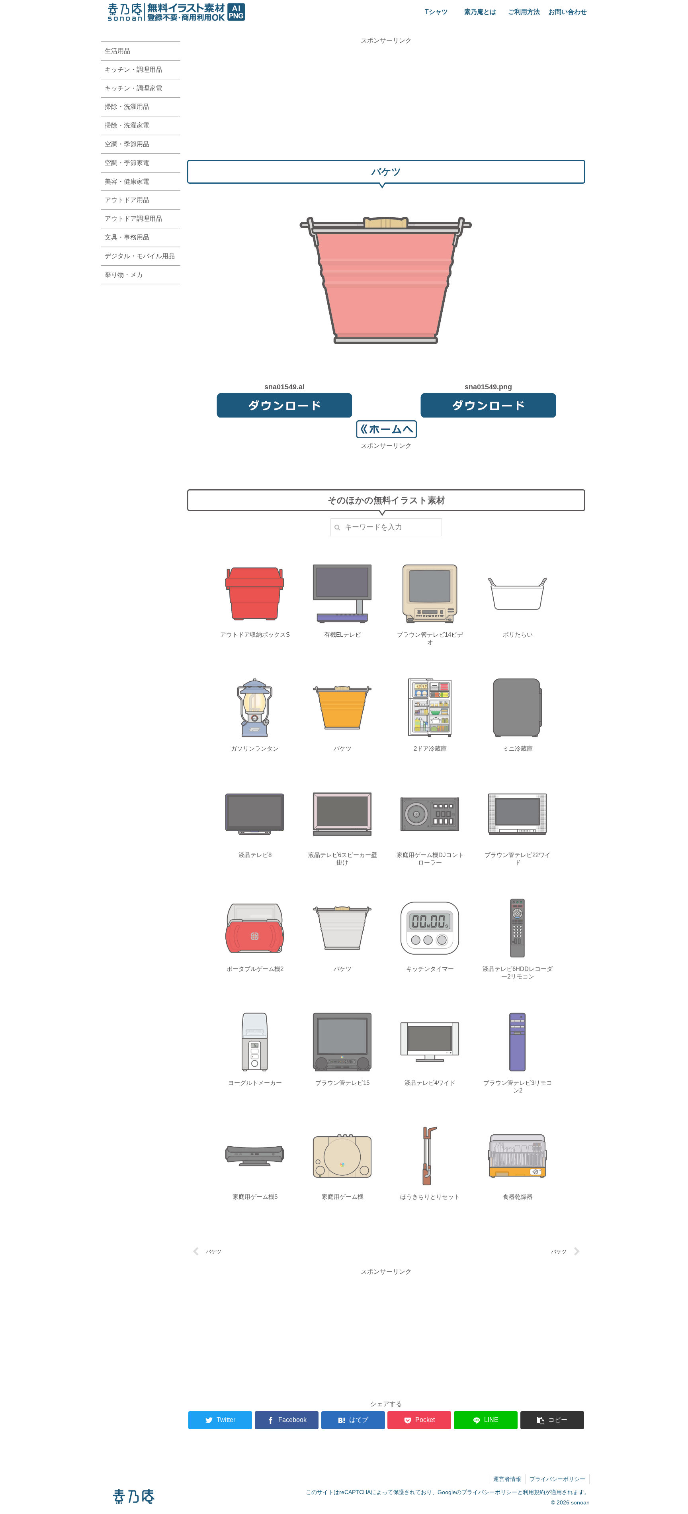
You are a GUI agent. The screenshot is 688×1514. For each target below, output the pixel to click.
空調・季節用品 (127, 144)
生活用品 (117, 50)
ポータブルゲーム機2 (255, 968)
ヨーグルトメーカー (255, 1082)
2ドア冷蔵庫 (430, 748)
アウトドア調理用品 (133, 218)
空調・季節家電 (127, 162)
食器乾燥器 (518, 1196)
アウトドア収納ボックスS (255, 634)
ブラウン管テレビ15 (342, 1082)
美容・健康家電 (127, 181)
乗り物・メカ (124, 274)
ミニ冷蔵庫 (518, 748)
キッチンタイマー (430, 968)
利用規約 (534, 1492)
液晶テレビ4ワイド (430, 1082)
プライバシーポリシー (557, 1479)
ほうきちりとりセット (430, 1196)
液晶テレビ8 (255, 854)
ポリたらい (518, 634)
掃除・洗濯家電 (127, 125)
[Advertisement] (386, 101)
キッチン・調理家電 (133, 88)
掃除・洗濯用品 (127, 106)
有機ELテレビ (342, 634)
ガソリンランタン (255, 748)
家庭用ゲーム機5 (255, 1196)
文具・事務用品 (127, 237)
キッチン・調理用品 (133, 69)
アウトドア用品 (127, 199)
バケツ (343, 748)
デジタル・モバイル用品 (140, 256)
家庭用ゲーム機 (343, 1196)
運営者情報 (507, 1479)
